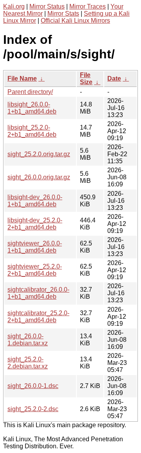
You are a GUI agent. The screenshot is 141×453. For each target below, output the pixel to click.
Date (114, 78)
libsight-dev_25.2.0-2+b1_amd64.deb (34, 224)
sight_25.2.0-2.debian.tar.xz (27, 363)
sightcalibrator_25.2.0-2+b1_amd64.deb (38, 316)
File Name (22, 78)
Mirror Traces (87, 6)
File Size (86, 78)
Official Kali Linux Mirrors (75, 20)
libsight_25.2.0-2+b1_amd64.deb (31, 131)
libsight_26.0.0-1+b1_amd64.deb (31, 108)
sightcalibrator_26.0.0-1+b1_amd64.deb (38, 293)
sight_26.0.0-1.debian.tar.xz (27, 340)
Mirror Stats (63, 13)
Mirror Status (47, 6)
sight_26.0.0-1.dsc (32, 386)
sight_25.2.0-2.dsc (32, 409)
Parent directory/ (30, 91)
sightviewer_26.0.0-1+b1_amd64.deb (34, 247)
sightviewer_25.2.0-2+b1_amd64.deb (34, 270)
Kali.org (14, 6)
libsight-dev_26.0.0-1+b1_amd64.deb (34, 201)
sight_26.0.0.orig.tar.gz (38, 177)
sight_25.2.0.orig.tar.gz (38, 154)
